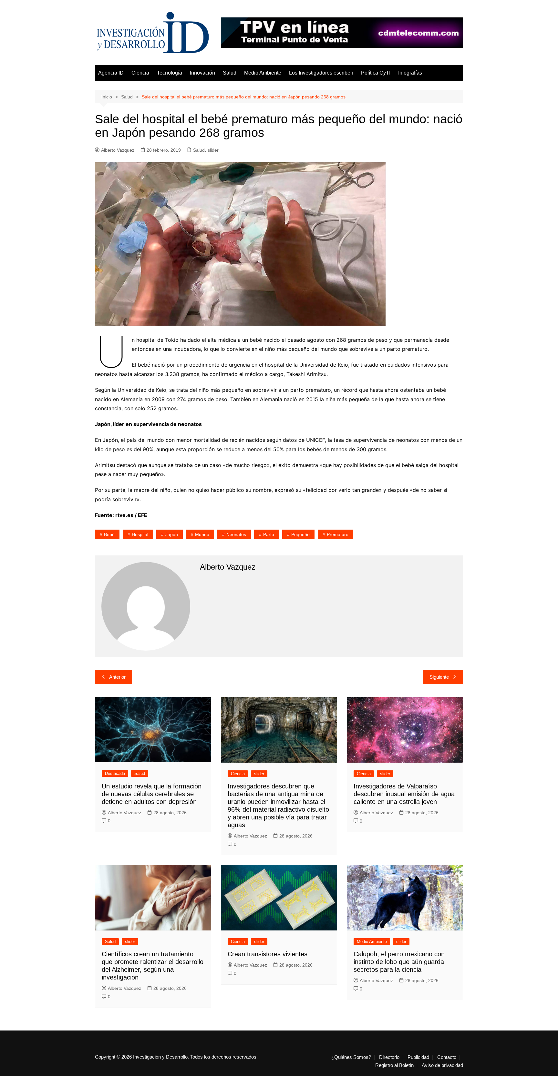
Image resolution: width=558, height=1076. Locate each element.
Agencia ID (111, 73)
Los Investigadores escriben (321, 73)
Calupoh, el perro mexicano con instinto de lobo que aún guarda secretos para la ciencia (399, 961)
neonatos (236, 534)
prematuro (337, 534)
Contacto (446, 1057)
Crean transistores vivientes (267, 954)
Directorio (389, 1057)
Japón (171, 534)
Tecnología (169, 73)
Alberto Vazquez (117, 150)
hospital (140, 534)
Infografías (410, 73)
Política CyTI (375, 73)
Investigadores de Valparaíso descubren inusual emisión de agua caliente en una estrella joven (404, 794)
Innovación (202, 73)
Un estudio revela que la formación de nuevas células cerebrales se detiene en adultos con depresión (152, 794)
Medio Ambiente (262, 73)
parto (268, 534)
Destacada (115, 773)
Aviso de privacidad (442, 1065)
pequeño (300, 534)
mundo (202, 534)
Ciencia (140, 73)
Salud (229, 73)
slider (213, 150)
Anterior (117, 677)
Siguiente (439, 677)
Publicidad (418, 1057)
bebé (109, 534)
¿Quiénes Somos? (351, 1057)
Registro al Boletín (394, 1065)
